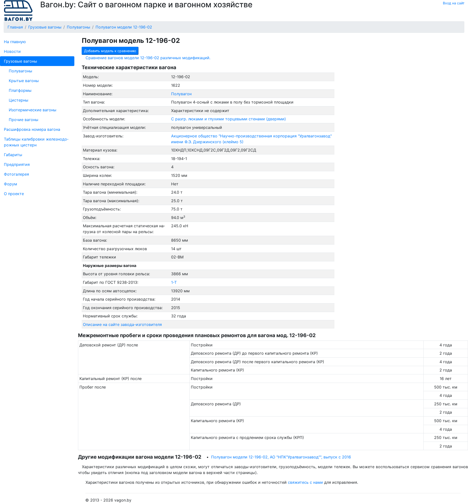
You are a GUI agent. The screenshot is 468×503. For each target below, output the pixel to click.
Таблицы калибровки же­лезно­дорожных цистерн (36, 142)
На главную (15, 41)
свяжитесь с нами (305, 482)
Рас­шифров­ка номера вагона (32, 129)
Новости (12, 51)
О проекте (14, 193)
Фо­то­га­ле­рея (16, 174)
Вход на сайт (453, 3)
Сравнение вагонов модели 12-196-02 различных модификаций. (148, 57)
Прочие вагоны (23, 119)
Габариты (13, 154)
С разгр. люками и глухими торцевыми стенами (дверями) (228, 118)
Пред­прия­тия (17, 164)
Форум (10, 183)
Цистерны (18, 100)
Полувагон (181, 93)
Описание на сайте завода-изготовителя (122, 324)
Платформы (20, 90)
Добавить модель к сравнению (110, 51)
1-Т (174, 282)
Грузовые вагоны (20, 61)
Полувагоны (20, 70)
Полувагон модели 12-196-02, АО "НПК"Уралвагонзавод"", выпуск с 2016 (281, 457)
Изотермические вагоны (32, 109)
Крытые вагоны (24, 80)
